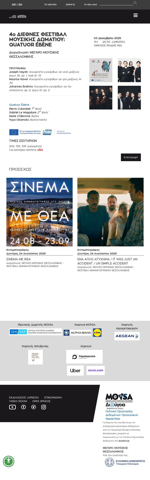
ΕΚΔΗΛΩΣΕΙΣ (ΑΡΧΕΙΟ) (24, 397)
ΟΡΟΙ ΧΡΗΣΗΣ (41, 401)
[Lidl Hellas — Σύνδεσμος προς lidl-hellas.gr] (92, 331)
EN (20, 4)
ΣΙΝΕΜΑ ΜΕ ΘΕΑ (18, 259)
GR (14, 4)
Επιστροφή (131, 157)
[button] (9, 461)
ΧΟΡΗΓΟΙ (70, 4)
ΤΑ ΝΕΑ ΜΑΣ (90, 4)
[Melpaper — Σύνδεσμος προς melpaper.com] (108, 331)
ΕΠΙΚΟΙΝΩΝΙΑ (53, 397)
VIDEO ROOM (18, 401)
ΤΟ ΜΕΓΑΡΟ (50, 4)
